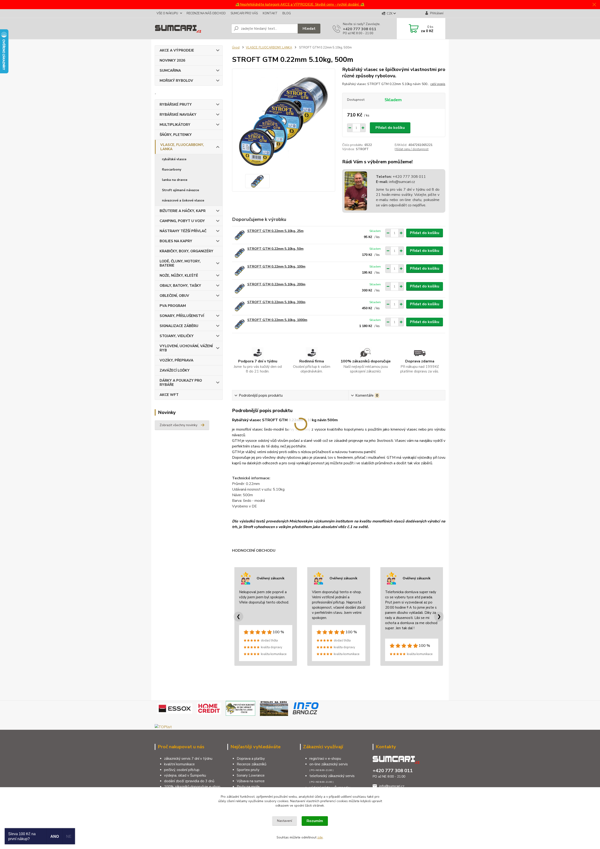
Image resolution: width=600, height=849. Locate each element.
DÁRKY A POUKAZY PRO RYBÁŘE (181, 382)
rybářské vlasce (174, 159)
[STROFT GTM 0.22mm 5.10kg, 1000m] (239, 324)
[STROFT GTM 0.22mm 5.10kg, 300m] (239, 306)
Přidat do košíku (390, 127)
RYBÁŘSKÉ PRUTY (176, 104)
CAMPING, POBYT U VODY (182, 221)
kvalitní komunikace (179, 764)
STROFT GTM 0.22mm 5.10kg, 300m (276, 302)
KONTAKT (270, 13)
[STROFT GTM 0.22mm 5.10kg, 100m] (239, 270)
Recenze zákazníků (251, 764)
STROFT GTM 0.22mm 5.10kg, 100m (276, 266)
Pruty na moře (248, 786)
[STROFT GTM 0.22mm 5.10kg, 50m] (239, 252)
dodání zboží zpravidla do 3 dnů (189, 781)
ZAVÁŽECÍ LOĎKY (175, 370)
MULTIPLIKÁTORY (175, 124)
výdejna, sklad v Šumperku (185, 775)
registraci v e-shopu (325, 758)
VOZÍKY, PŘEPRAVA (176, 360)
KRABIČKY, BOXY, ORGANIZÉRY (186, 251)
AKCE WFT (169, 394)
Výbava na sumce (251, 781)
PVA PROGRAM (173, 305)
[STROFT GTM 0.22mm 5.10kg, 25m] (239, 235)
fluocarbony (171, 169)
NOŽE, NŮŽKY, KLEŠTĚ (179, 275)
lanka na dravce (174, 180)
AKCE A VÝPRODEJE (177, 50)
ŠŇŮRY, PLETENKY (176, 134)
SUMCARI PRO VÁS (244, 13)
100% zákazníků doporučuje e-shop (192, 786)
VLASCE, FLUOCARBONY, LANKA (182, 146)
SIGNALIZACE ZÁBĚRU (179, 326)
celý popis (437, 84)
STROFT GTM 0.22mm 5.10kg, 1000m (277, 320)
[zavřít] (594, 4)
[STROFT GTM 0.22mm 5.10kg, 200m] (239, 288)
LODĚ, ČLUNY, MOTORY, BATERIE (180, 263)
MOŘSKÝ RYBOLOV (176, 80)
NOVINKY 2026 (172, 60)
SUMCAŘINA (170, 70)
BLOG (286, 13)
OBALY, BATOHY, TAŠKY (180, 285)
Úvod (236, 47)
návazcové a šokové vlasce (183, 200)
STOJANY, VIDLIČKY (177, 336)
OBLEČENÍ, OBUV (174, 295)
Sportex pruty (248, 769)
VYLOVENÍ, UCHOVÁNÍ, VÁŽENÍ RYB (186, 348)
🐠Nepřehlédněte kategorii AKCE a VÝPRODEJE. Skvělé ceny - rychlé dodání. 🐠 (300, 4)
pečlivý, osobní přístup (181, 769)
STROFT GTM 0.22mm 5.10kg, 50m (275, 248)
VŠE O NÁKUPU (167, 13)
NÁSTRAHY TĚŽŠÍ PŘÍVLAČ (183, 231)
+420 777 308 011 (359, 29)
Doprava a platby (251, 758)
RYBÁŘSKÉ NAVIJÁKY (178, 114)
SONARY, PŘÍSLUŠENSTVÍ (182, 315)
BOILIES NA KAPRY (176, 241)
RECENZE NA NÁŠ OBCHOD (206, 13)
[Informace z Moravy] (305, 708)
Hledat (309, 28)
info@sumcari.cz (401, 181)
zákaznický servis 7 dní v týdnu (188, 758)
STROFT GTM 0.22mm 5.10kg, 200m (276, 284)
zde (320, 837)
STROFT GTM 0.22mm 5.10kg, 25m (275, 231)
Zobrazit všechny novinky (178, 425)
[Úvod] (191, 28)
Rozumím (315, 820)
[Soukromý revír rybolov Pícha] (240, 708)
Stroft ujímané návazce (180, 190)
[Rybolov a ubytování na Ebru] (274, 708)
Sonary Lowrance (251, 775)
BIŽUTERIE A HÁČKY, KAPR (183, 211)
